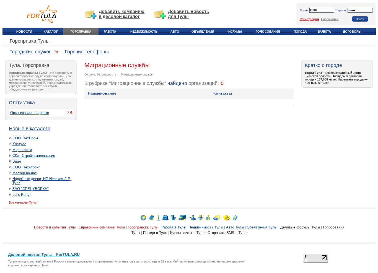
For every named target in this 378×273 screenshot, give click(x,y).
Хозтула (19, 144)
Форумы (234, 31)
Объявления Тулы (262, 227)
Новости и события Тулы (55, 227)
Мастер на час (24, 173)
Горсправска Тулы (143, 227)
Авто (174, 31)
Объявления (202, 31)
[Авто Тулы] (182, 217)
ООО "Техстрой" (26, 167)
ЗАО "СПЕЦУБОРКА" (30, 189)
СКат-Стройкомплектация (33, 156)
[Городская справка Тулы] (158, 217)
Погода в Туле (155, 233)
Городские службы (31, 51)
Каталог (51, 31)
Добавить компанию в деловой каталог (121, 14)
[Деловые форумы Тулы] (200, 217)
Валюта (324, 31)
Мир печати (22, 150)
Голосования (268, 31)
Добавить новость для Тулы (188, 14)
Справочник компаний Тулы (102, 227)
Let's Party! (21, 195)
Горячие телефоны (87, 51)
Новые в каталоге (29, 128)
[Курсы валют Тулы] (226, 217)
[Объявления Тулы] (192, 217)
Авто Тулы (235, 227)
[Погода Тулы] (217, 217)
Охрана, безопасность (100, 74)
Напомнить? (329, 19)
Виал (16, 161)
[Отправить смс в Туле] (235, 217)
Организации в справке (29, 113)
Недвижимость (143, 31)
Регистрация (309, 19)
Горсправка (81, 31)
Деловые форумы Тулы (300, 227)
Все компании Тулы (23, 202)
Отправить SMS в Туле (227, 233)
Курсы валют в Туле (187, 233)
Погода (300, 31)
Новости (24, 31)
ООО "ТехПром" (25, 138)
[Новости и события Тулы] (143, 217)
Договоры (352, 31)
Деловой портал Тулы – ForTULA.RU (44, 254)
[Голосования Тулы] (208, 217)
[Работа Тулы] (165, 217)
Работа (110, 31)
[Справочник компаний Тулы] (151, 217)
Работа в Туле (173, 227)
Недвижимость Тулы (205, 227)
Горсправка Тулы (30, 41)
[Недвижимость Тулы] (173, 217)
